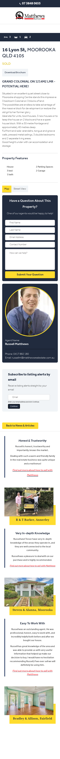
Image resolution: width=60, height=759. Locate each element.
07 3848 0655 (31, 3)
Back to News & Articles (20, 425)
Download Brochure (15, 72)
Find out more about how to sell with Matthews (32, 566)
